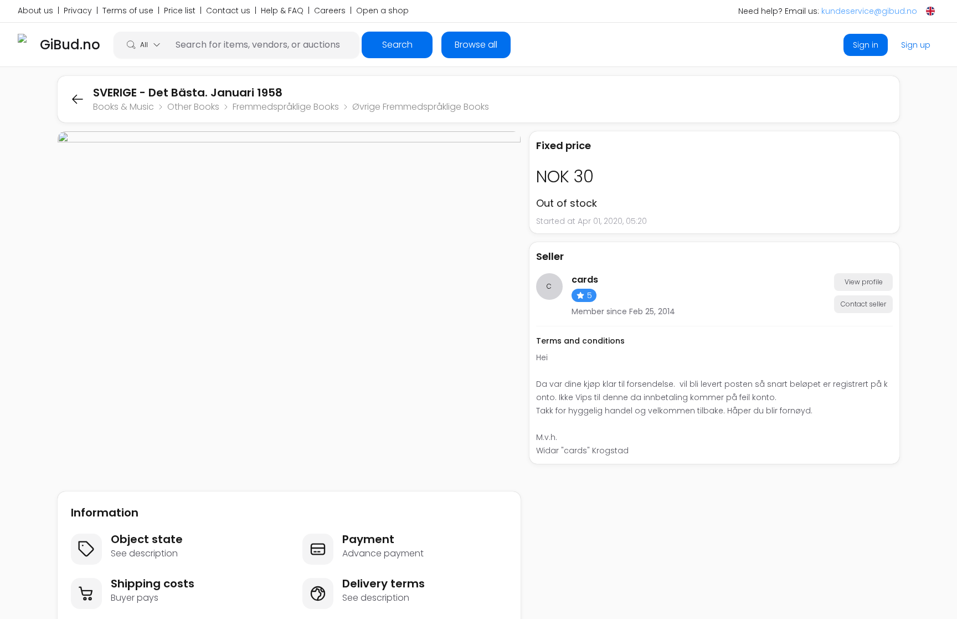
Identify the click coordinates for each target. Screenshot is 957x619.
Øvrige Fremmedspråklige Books (420, 106)
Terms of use (127, 11)
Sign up (915, 44)
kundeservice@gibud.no (869, 11)
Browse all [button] (476, 44)
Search (397, 44)
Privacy (78, 11)
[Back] (77, 99)
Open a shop (382, 11)
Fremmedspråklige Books (286, 106)
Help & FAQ (282, 11)
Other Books (193, 106)
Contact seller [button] (863, 304)
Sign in (865, 44)
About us (35, 11)
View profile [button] (864, 282)
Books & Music (123, 106)
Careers (330, 11)
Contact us (228, 11)
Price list (179, 11)
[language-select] (930, 11)
